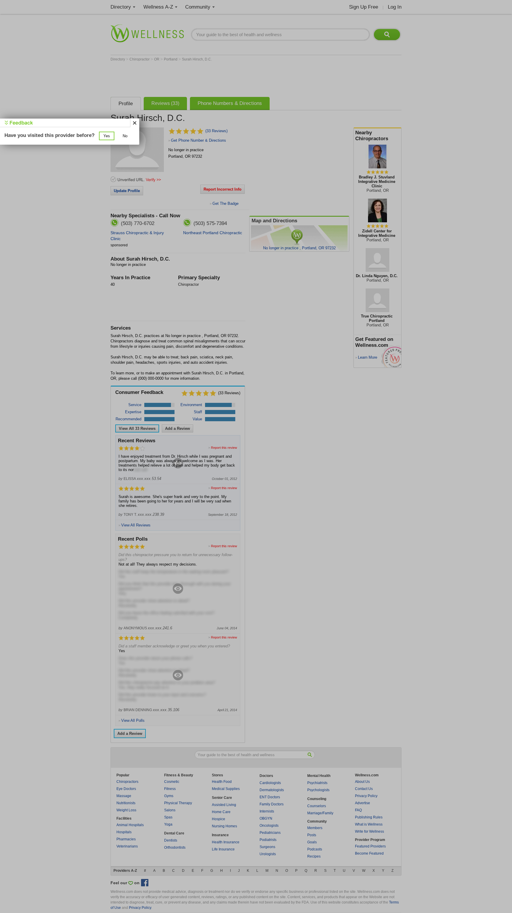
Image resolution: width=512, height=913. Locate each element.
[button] (106, 136)
